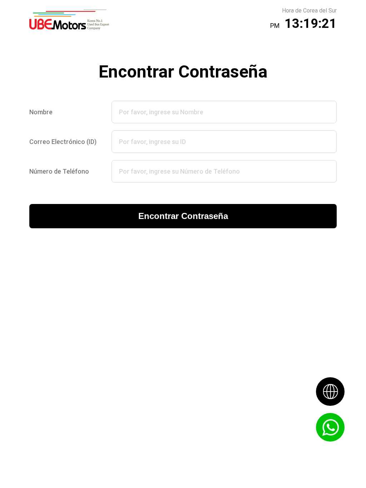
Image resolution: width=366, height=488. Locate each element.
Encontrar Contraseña (183, 216)
